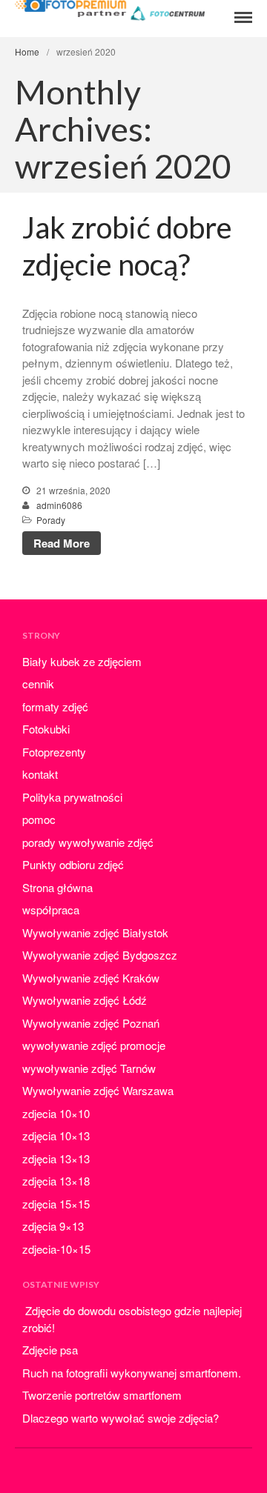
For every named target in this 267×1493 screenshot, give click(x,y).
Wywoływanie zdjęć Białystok (95, 932)
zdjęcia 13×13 (56, 1158)
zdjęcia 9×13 (53, 1226)
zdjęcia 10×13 (56, 1135)
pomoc (39, 819)
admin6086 (59, 505)
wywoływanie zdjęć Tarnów (89, 1068)
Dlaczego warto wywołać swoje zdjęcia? (120, 1418)
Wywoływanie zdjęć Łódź (84, 1000)
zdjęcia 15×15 (56, 1203)
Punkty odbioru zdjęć (73, 864)
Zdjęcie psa (50, 1349)
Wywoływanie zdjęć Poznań (90, 1023)
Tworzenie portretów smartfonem (102, 1395)
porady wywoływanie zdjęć (88, 842)
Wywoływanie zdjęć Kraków (90, 977)
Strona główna (57, 887)
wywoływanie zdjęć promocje (93, 1045)
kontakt (40, 774)
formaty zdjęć (55, 706)
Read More (61, 543)
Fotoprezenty (54, 751)
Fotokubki (46, 728)
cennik (38, 683)
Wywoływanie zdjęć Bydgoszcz (99, 954)
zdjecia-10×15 (56, 1249)
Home (27, 51)
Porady (50, 519)
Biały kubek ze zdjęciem (82, 661)
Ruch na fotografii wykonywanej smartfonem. (131, 1372)
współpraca (50, 909)
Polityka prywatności (72, 797)
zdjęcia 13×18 (56, 1180)
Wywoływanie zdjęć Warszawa (98, 1090)
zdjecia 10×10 (56, 1113)
